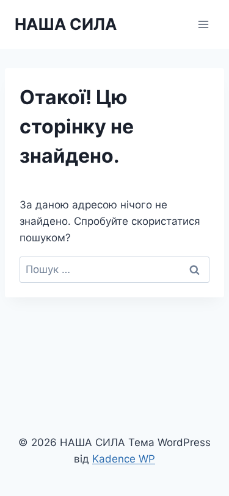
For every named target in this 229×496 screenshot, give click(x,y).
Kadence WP (123, 459)
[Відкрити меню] (203, 24)
